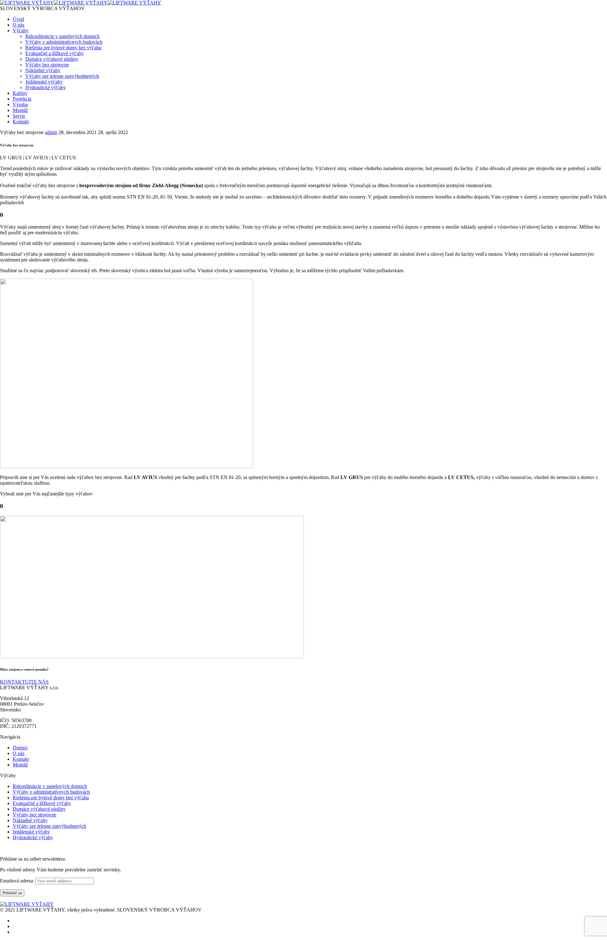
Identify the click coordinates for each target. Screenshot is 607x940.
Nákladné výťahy (42, 70)
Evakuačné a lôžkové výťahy (54, 53)
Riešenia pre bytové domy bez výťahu (63, 47)
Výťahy (20, 30)
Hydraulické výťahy (45, 87)
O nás (18, 25)
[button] (24, 682)
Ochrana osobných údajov (26, 848)
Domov (20, 747)
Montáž (20, 110)
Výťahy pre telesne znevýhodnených (62, 76)
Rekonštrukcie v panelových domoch (62, 36)
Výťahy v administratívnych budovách (63, 42)
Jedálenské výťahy (44, 81)
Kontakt (21, 121)
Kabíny (20, 93)
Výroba (20, 104)
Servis (19, 116)
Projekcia (22, 98)
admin (51, 132)
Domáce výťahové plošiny (51, 59)
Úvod (18, 19)
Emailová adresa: (17, 880)
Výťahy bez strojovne (47, 64)
